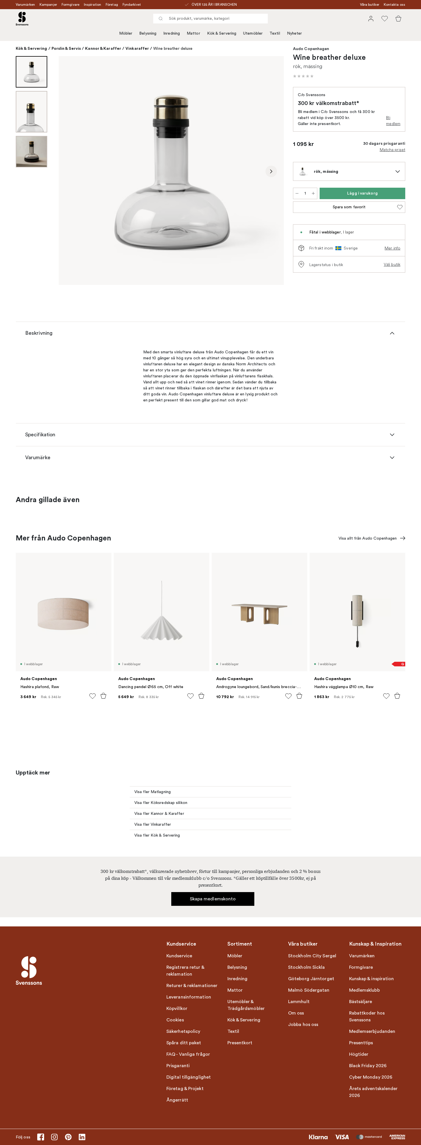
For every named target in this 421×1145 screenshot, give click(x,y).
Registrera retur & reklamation (185, 971)
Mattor (193, 33)
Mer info (392, 248)
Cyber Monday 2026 (371, 1077)
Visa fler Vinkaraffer (152, 824)
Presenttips (361, 1042)
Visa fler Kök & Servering (157, 835)
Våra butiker (369, 5)
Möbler (126, 33)
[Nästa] (271, 171)
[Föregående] (71, 171)
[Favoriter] (385, 18)
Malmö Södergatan (309, 990)
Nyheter (294, 33)
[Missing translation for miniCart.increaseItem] (313, 193)
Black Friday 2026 (368, 1065)
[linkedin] (81, 1137)
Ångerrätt (177, 1100)
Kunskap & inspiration (371, 978)
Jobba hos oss (303, 1024)
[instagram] (54, 1137)
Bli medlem (393, 120)
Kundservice (179, 955)
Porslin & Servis (66, 48)
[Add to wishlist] (92, 696)
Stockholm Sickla (306, 967)
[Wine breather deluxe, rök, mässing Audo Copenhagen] (171, 170)
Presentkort (240, 1042)
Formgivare (70, 5)
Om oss (296, 1013)
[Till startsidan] (22, 18)
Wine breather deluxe (172, 48)
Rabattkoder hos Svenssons (367, 1017)
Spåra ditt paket (183, 1042)
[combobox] (210, 18)
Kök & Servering (222, 33)
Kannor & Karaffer (103, 48)
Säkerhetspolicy (183, 1031)
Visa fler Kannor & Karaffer (159, 813)
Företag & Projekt (185, 1088)
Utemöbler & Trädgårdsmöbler (246, 1005)
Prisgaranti (178, 1065)
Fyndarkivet (132, 5)
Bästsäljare (360, 1001)
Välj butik (392, 264)
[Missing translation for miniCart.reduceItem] (297, 193)
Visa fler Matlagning (152, 792)
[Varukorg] (398, 18)
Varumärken (25, 5)
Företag (112, 5)
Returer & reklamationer (191, 985)
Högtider (359, 1054)
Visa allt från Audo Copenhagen (368, 538)
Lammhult (299, 1001)
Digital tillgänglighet (188, 1077)
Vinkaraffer (137, 48)
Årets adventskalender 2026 (373, 1092)
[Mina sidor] (371, 18)
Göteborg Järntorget (311, 978)
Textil (274, 33)
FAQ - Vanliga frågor (188, 1054)
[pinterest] (68, 1137)
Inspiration (92, 5)
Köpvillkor (176, 1008)
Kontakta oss (394, 5)
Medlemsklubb (364, 990)
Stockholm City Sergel (312, 955)
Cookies (175, 1020)
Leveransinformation (188, 997)
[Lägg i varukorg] (103, 695)
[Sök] (161, 18)
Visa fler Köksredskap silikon (160, 803)
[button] (303, 76)
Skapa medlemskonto (213, 899)
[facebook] (40, 1137)
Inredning (171, 33)
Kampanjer (48, 5)
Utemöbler (253, 33)
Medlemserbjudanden (372, 1031)
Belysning (147, 33)
